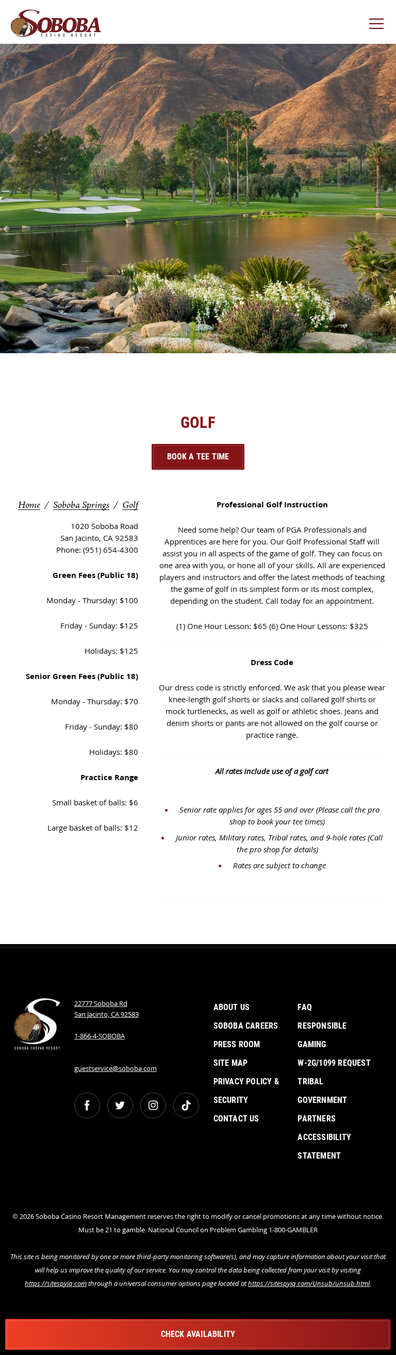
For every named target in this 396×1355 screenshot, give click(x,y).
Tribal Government (322, 1091)
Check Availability (198, 1334)
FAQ (305, 1007)
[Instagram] (153, 1105)
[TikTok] (186, 1105)
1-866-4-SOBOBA (99, 1035)
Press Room (236, 1044)
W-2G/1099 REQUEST (334, 1063)
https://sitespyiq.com (56, 1283)
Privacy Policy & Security (246, 1091)
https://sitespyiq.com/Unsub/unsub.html (309, 1283)
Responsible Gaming (322, 1035)
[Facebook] (87, 1105)
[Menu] (376, 23)
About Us (231, 1007)
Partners (317, 1118)
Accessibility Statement (324, 1146)
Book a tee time (198, 456)
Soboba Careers (245, 1026)
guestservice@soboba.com (115, 1068)
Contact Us (236, 1118)
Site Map (230, 1063)
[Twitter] (120, 1105)
